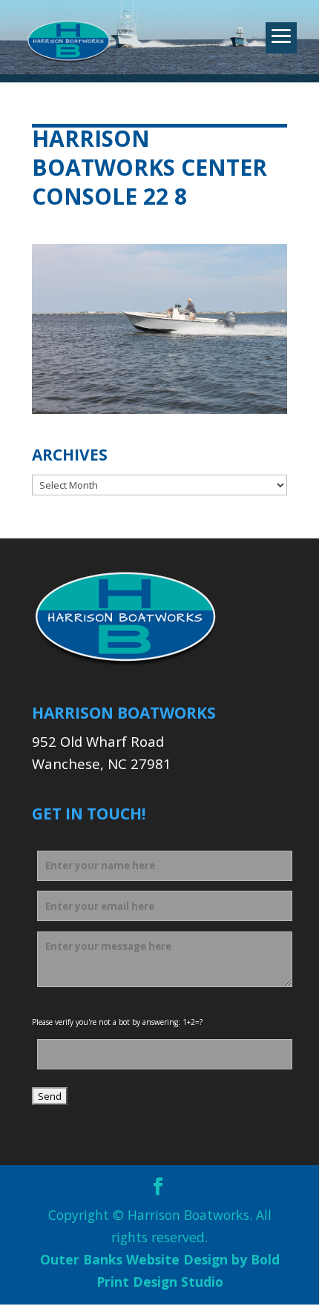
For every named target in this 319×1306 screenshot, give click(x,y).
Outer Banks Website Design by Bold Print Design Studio (160, 1270)
